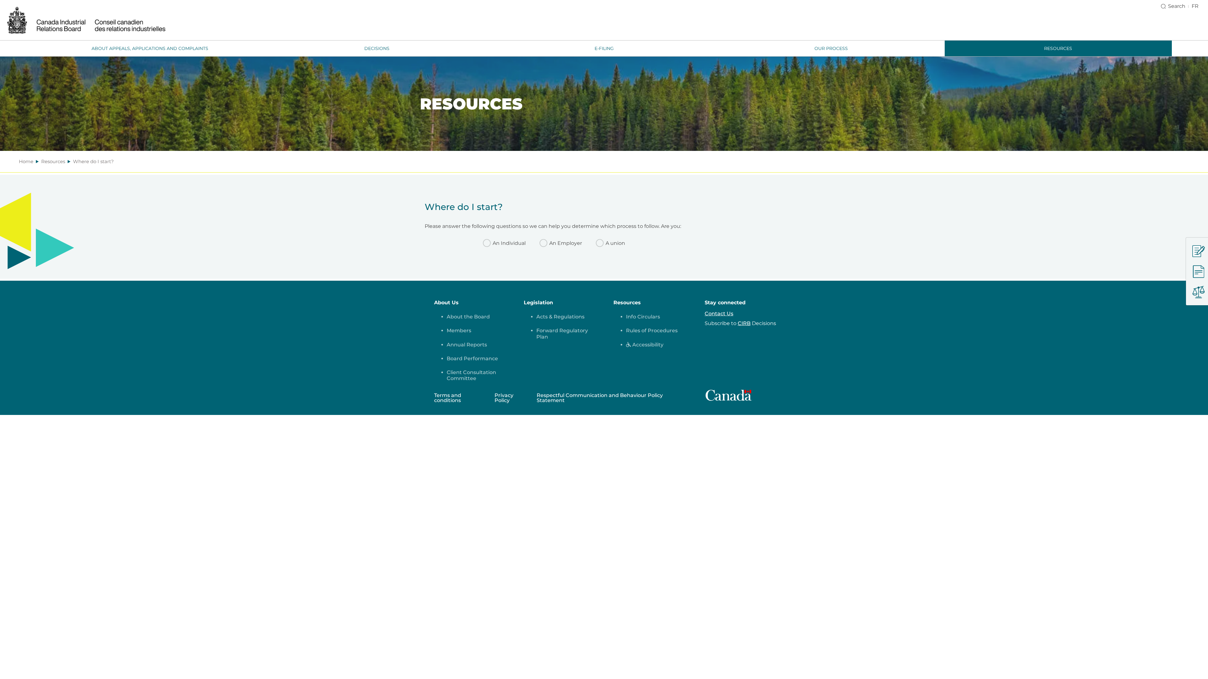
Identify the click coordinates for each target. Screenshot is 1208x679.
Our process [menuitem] (831, 48)
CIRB (744, 323)
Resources (53, 161)
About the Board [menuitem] (468, 317)
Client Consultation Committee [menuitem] (471, 375)
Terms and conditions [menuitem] (447, 398)
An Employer (565, 243)
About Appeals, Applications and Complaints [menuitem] (150, 48)
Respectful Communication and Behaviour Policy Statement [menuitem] (600, 398)
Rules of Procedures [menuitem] (652, 331)
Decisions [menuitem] (376, 48)
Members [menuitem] (459, 331)
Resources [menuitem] (1058, 48)
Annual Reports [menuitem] (467, 345)
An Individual (509, 243)
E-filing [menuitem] (604, 48)
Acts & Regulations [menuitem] (560, 317)
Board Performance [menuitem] (472, 359)
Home (26, 161)
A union (615, 243)
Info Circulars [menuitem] (643, 317)
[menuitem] (644, 345)
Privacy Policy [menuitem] (504, 398)
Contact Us (719, 314)
